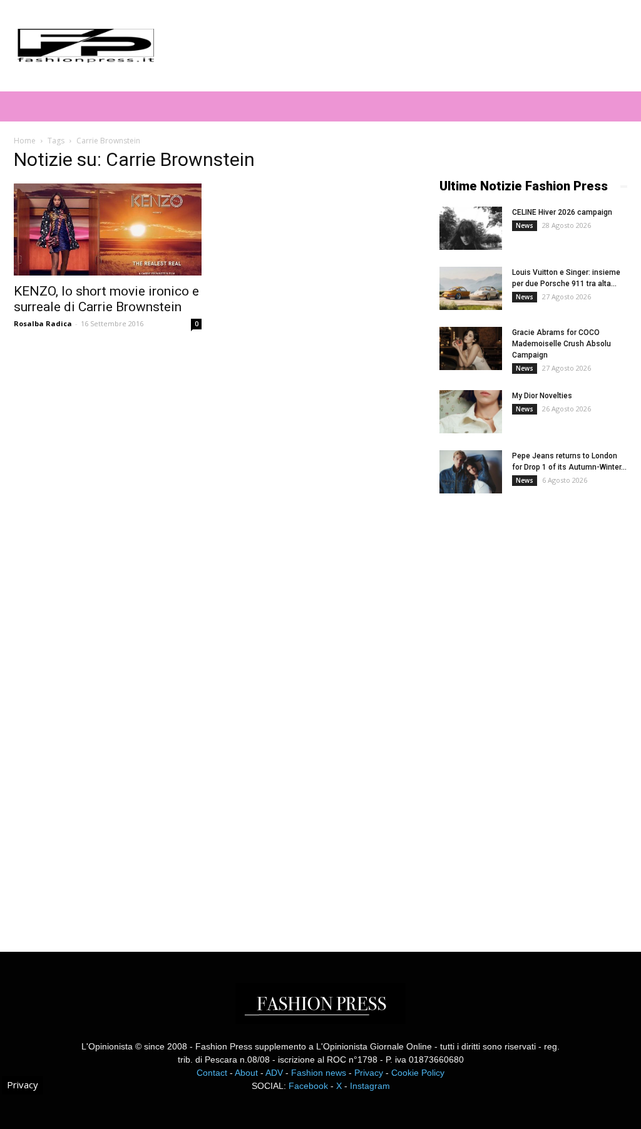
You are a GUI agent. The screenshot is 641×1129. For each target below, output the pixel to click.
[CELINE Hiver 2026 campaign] (470, 228)
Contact (212, 1073)
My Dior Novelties (542, 395)
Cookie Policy (417, 1073)
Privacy (368, 1073)
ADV (274, 1073)
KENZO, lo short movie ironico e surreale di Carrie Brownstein (106, 299)
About (246, 1073)
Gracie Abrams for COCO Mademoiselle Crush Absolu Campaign (561, 343)
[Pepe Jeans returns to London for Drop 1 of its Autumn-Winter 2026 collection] (470, 471)
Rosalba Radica (43, 323)
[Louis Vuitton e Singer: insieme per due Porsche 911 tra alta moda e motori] (470, 288)
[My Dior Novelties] (470, 411)
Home (25, 140)
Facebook (308, 1086)
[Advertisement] (533, 712)
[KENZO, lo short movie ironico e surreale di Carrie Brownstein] (108, 229)
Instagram (370, 1086)
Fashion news (318, 1073)
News (524, 225)
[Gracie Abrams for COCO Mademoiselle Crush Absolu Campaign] (470, 348)
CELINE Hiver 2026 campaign (562, 212)
